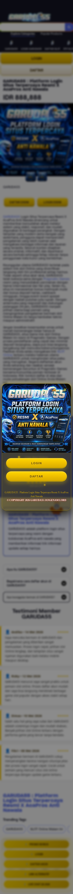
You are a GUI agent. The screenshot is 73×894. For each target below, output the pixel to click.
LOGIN (36, 463)
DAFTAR (36, 476)
